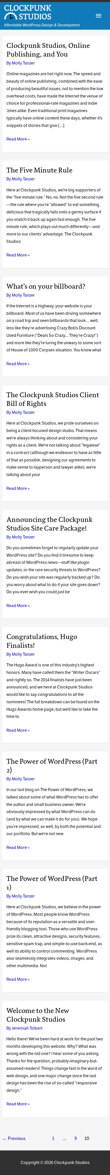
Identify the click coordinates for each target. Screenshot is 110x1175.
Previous (14, 1138)
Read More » (18, 139)
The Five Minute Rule (39, 170)
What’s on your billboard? (45, 286)
